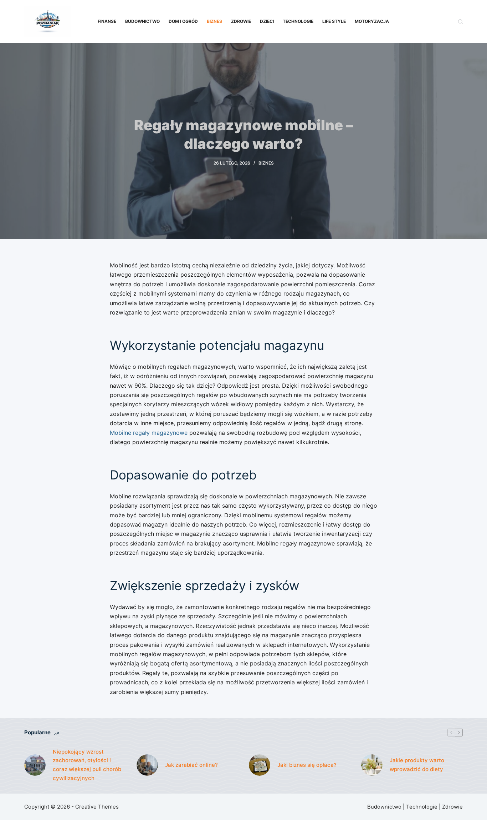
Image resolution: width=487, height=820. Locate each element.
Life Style (334, 21)
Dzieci (267, 21)
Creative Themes (97, 806)
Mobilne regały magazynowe (149, 432)
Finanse (107, 21)
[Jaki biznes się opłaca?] (259, 765)
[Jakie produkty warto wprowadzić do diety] (372, 765)
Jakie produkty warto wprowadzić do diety (417, 765)
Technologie (298, 21)
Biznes (214, 21)
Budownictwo (142, 21)
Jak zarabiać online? (191, 764)
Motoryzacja (372, 21)
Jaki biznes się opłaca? (307, 764)
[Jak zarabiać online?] (147, 765)
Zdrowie (241, 21)
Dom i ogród (183, 21)
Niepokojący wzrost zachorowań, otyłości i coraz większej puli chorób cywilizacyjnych (87, 764)
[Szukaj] (460, 21)
